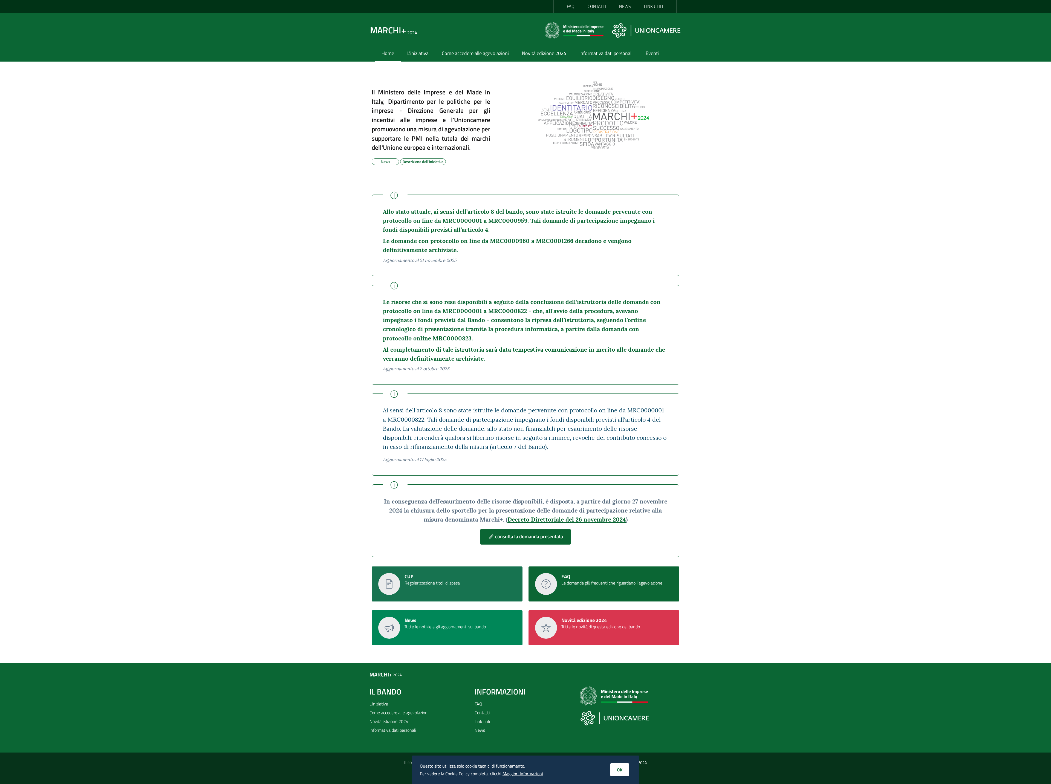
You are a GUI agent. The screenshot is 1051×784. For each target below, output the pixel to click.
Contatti (482, 712)
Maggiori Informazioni (523, 773)
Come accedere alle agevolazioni (475, 53)
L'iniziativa (418, 53)
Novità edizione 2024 (544, 53)
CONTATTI (597, 6)
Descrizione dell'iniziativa (423, 161)
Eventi (652, 53)
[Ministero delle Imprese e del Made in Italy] (614, 697)
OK (619, 769)
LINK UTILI (653, 6)
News (385, 161)
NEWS (625, 6)
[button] (525, 537)
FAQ (570, 6)
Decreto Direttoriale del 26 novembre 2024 (566, 519)
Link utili (482, 721)
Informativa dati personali (606, 53)
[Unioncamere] (646, 30)
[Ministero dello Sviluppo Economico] (576, 30)
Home (388, 53)
